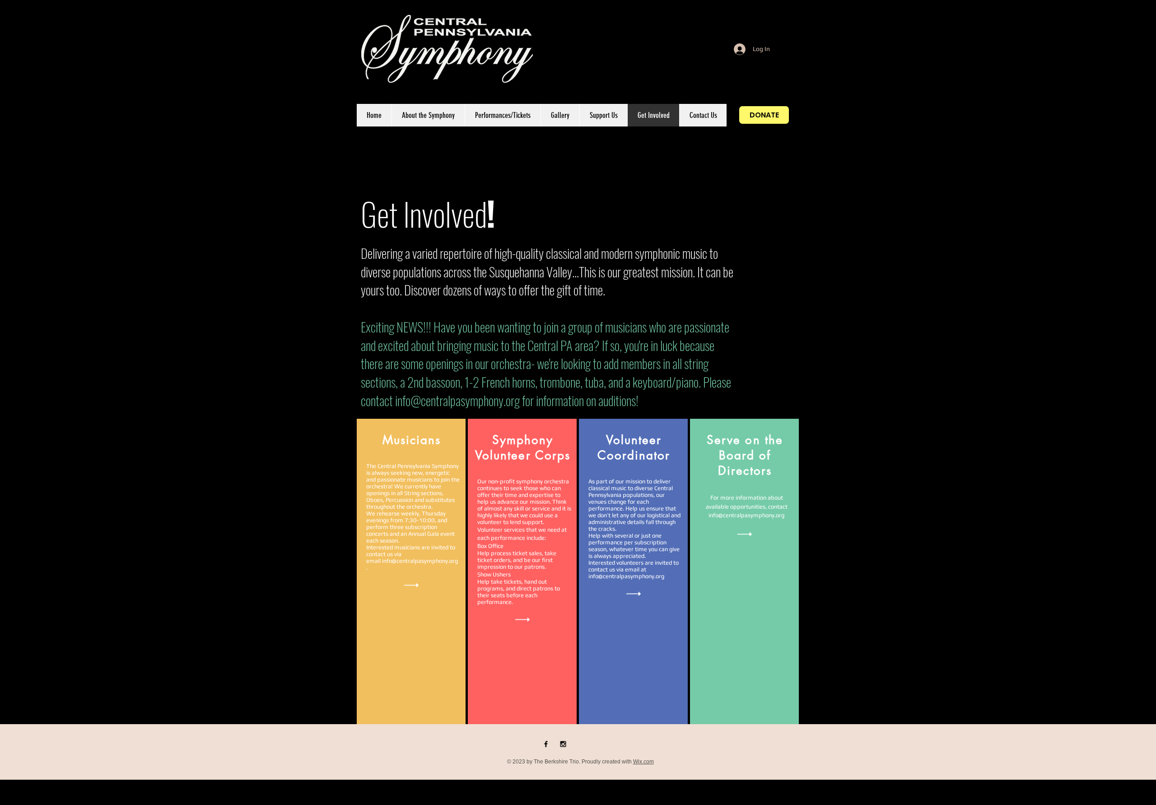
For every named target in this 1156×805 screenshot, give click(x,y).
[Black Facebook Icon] (546, 744)
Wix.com (643, 761)
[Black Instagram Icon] (563, 744)
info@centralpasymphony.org (457, 400)
